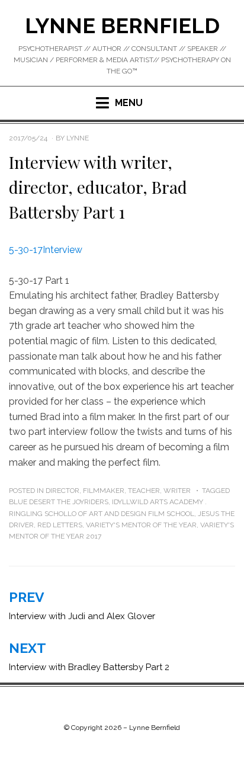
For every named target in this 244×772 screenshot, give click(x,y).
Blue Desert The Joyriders (58, 502)
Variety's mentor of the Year (141, 525)
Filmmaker (103, 490)
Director (62, 490)
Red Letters (59, 525)
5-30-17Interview (45, 249)
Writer (177, 490)
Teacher (144, 490)
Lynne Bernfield (122, 25)
